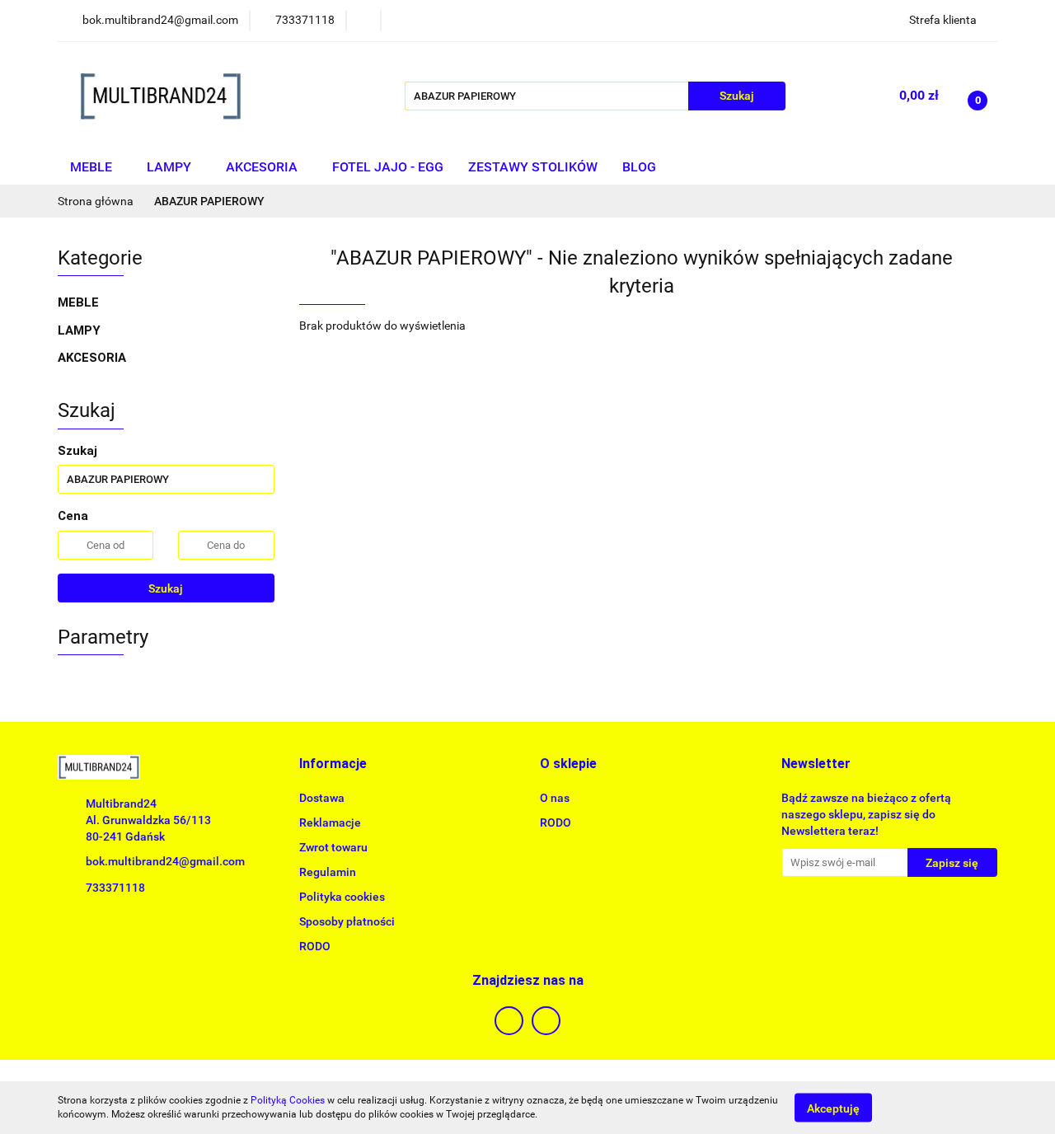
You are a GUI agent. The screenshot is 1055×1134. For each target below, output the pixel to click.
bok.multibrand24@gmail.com (165, 861)
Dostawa (322, 797)
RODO (315, 946)
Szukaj (165, 588)
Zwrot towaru (333, 847)
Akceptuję (833, 1107)
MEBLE (92, 167)
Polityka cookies (342, 896)
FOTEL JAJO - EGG (387, 167)
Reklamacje (330, 822)
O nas (555, 797)
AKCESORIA (263, 167)
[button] (333, 764)
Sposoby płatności (347, 921)
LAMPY (171, 167)
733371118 (115, 887)
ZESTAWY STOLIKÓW (533, 167)
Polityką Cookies (288, 1100)
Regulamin (327, 872)
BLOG (639, 167)
